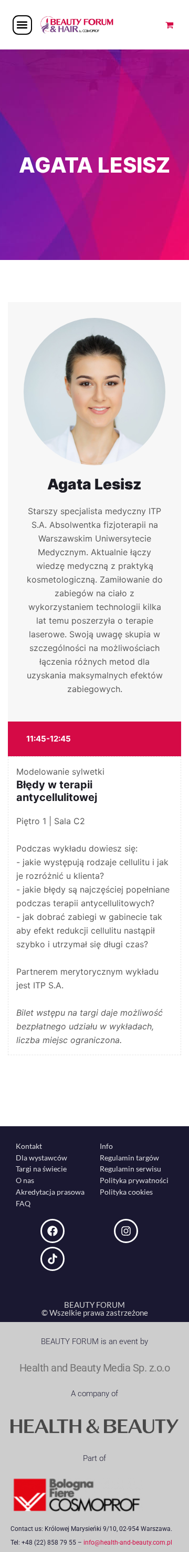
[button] (22, 25)
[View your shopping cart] (169, 24)
